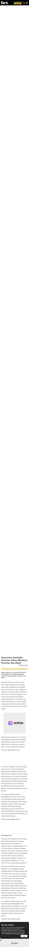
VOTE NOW (17, 3)
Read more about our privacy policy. (15, 933)
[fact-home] (4, 2)
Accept (24, 936)
